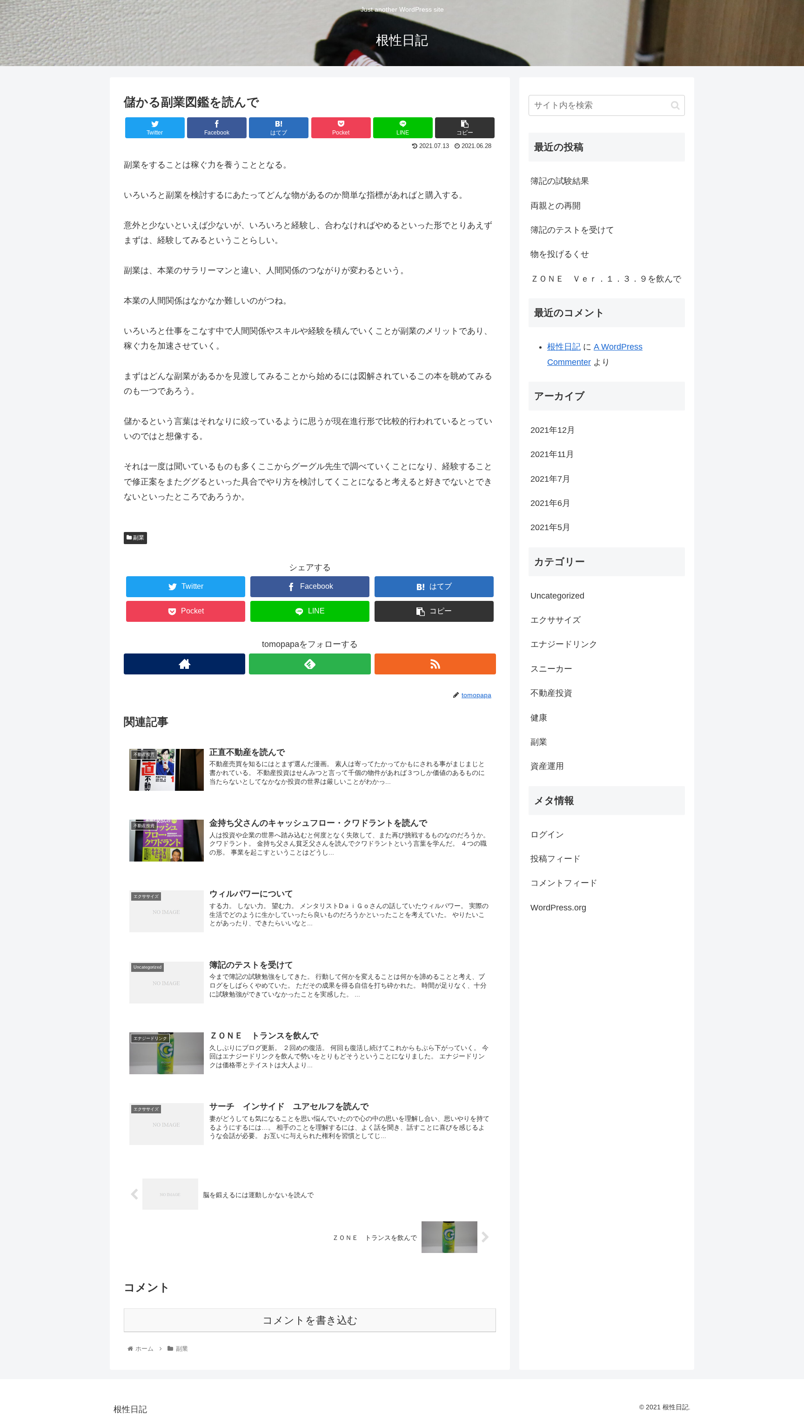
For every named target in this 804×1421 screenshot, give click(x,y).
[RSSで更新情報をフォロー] (435, 663)
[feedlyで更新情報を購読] (309, 663)
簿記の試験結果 (559, 181)
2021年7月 (550, 479)
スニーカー (551, 668)
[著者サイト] (184, 663)
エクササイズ (555, 620)
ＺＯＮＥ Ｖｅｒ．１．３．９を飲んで (605, 278)
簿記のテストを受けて (572, 230)
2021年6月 (550, 503)
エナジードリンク (563, 644)
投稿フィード (555, 858)
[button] (675, 105)
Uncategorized (557, 595)
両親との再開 (555, 205)
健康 (538, 717)
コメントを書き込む (310, 1320)
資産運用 (547, 766)
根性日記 (564, 346)
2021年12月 (552, 430)
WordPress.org (558, 907)
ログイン (547, 834)
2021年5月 (550, 527)
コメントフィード (563, 883)
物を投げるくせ (559, 254)
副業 (138, 537)
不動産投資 (551, 693)
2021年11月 (552, 454)
